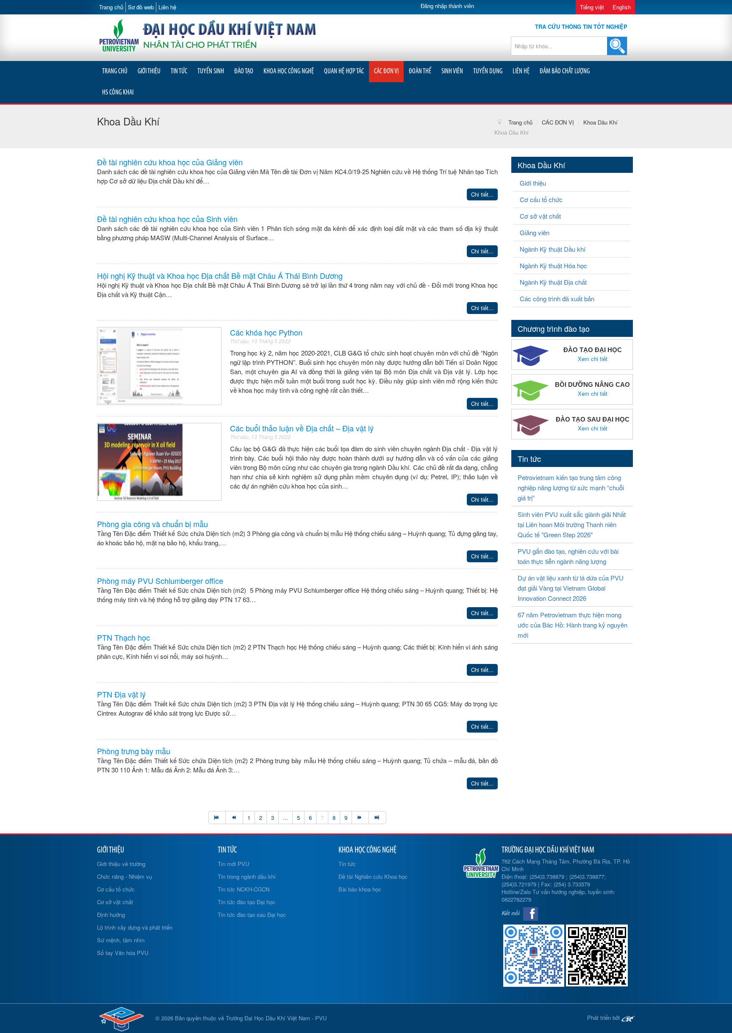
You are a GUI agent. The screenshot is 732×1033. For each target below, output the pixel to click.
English (622, 7)
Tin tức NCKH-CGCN (243, 889)
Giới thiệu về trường (121, 864)
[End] (377, 817)
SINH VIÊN (452, 71)
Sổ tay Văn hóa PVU (122, 953)
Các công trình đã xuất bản (557, 298)
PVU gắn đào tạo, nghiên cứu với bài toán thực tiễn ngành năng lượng (568, 556)
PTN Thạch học (123, 637)
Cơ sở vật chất (540, 215)
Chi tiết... (482, 194)
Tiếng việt (592, 7)
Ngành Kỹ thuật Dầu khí (552, 248)
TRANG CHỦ (115, 71)
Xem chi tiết (592, 359)
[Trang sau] (360, 817)
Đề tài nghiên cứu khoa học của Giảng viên (170, 161)
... (285, 818)
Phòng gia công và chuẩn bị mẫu (152, 523)
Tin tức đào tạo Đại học (246, 902)
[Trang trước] (234, 817)
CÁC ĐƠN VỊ (386, 71)
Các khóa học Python (266, 332)
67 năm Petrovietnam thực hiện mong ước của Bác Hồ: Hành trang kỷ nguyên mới (572, 624)
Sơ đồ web (141, 7)
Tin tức (347, 864)
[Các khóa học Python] (140, 365)
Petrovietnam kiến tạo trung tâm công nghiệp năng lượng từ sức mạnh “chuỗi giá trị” (571, 487)
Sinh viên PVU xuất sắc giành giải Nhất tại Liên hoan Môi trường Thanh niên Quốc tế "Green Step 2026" (572, 524)
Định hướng (111, 915)
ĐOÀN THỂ (420, 71)
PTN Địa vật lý (121, 694)
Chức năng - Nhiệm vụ (124, 876)
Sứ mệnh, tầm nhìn (120, 940)
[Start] (217, 817)
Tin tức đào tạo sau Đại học (252, 915)
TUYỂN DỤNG (487, 71)
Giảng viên (534, 232)
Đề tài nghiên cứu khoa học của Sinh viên (167, 218)
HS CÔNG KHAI (117, 92)
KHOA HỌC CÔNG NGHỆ (288, 71)
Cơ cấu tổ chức (541, 199)
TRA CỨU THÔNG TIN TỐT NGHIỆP (581, 26)
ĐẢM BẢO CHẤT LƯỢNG (565, 71)
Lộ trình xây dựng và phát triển (134, 927)
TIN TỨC (179, 71)
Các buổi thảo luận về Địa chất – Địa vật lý (302, 427)
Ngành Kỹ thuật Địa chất (553, 282)
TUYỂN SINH (210, 71)
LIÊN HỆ (521, 71)
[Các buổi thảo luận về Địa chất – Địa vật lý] (140, 461)
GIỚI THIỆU (149, 71)
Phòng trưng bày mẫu (133, 750)
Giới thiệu (533, 182)
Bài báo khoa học (359, 889)
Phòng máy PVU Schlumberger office (160, 580)
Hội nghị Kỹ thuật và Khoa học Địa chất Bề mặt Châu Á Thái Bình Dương (220, 275)
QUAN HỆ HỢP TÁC (344, 71)
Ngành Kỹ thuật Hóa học (553, 265)
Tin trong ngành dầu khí (247, 876)
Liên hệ (167, 7)
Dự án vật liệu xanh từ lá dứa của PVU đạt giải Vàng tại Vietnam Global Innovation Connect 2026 (571, 588)
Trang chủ (111, 7)
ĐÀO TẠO (243, 71)
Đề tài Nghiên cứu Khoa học (373, 876)
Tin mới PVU (233, 864)
